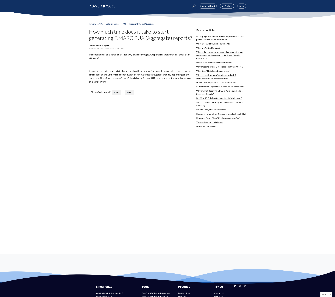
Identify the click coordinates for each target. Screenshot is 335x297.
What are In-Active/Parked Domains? (213, 43)
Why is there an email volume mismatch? (214, 62)
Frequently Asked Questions (141, 24)
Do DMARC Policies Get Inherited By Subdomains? (219, 98)
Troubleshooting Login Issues (209, 122)
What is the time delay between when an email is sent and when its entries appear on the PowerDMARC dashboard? (219, 55)
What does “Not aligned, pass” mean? (213, 71)
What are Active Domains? (208, 48)
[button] (194, 6)
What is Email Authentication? (109, 293)
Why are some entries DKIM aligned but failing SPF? (219, 66)
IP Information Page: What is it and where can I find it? (220, 86)
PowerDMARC (96, 24)
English (324, 294)
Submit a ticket (207, 6)
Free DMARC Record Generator (155, 293)
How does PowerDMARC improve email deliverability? (221, 114)
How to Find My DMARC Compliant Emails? (216, 82)
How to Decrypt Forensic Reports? (211, 109)
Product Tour (184, 293)
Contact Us (219, 293)
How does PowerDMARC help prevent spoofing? (218, 118)
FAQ (124, 24)
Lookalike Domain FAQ (206, 126)
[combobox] (326, 294)
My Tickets (227, 6)
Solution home (112, 24)
